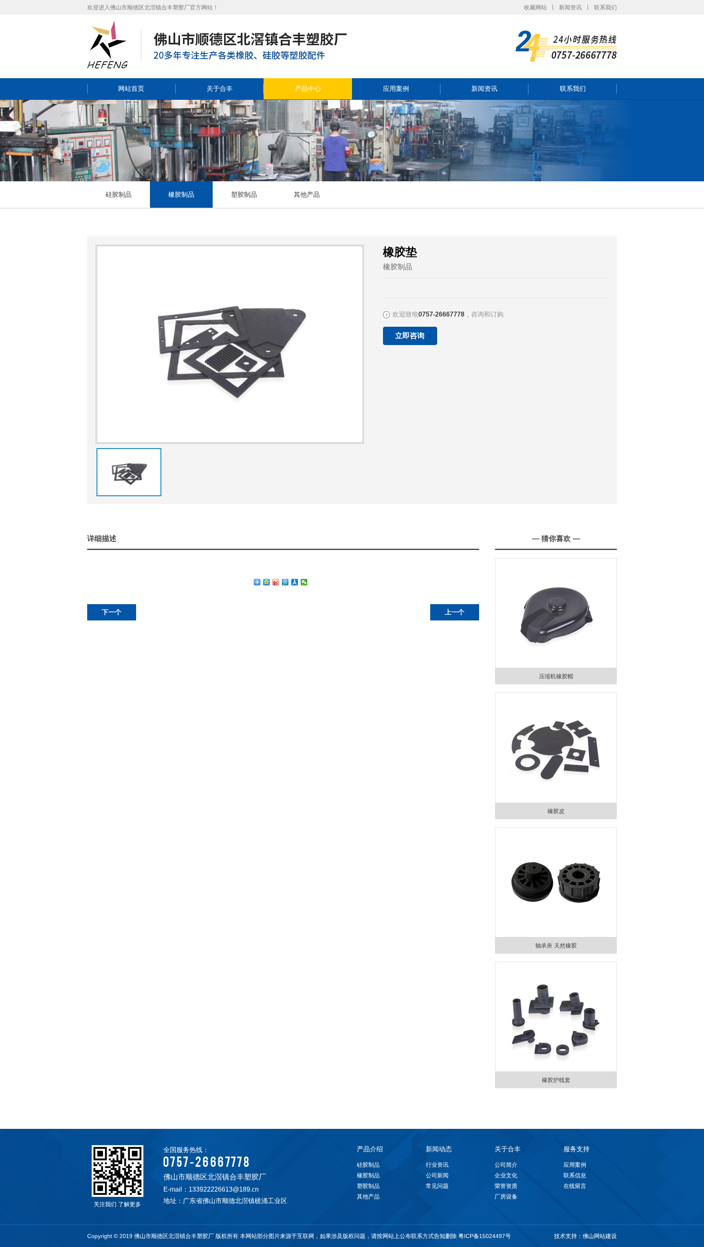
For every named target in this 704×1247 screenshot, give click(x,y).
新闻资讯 (570, 7)
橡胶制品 (181, 194)
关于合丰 (220, 88)
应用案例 (396, 88)
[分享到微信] (304, 582)
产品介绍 (370, 1149)
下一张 (98, 463)
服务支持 (576, 1149)
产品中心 (308, 88)
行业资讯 (437, 1164)
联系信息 (574, 1175)
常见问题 (437, 1186)
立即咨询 (410, 336)
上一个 (454, 612)
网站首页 (131, 88)
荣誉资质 (506, 1186)
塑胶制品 (244, 194)
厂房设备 (506, 1196)
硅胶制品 (119, 194)
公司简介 (506, 1164)
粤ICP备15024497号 (484, 1236)
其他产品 (307, 194)
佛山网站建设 (600, 1236)
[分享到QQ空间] (266, 582)
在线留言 (574, 1186)
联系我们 (605, 7)
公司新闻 (437, 1175)
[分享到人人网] (294, 582)
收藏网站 (535, 7)
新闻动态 (439, 1149)
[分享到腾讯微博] (285, 582)
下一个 (111, 612)
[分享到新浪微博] (276, 582)
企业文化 (506, 1175)
